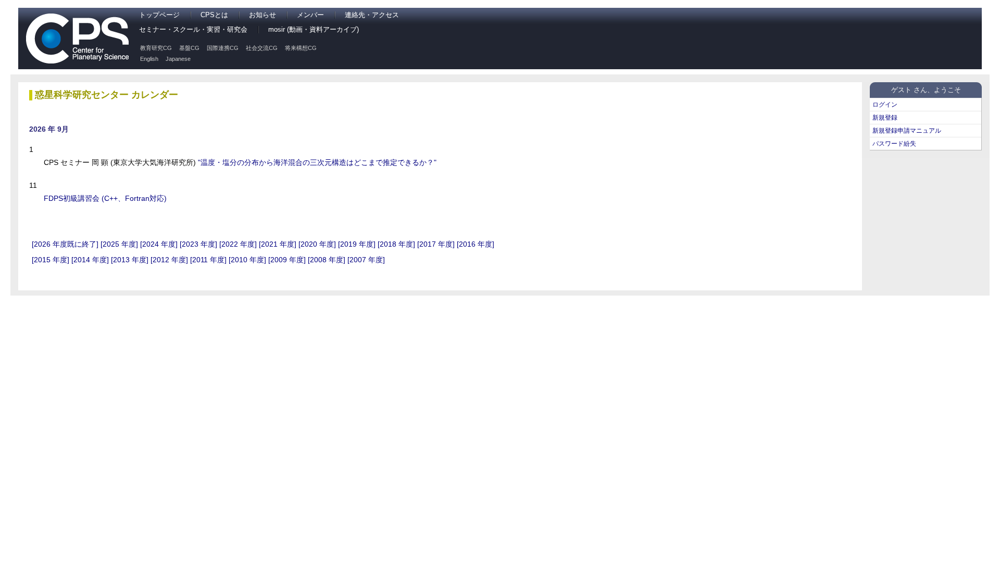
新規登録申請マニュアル (906, 130)
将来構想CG (301, 48)
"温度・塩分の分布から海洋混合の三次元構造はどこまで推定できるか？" (317, 162)
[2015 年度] (50, 260)
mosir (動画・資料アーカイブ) (313, 29)
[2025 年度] (119, 244)
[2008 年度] (326, 260)
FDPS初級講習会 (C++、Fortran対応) (105, 198)
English (149, 59)
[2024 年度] (159, 244)
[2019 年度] (357, 244)
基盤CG (189, 48)
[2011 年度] (208, 260)
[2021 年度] (277, 244)
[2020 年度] (317, 244)
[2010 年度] (247, 260)
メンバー (310, 15)
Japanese (178, 59)
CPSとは (214, 15)
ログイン (884, 104)
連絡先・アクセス (372, 15)
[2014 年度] (90, 260)
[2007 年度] (366, 260)
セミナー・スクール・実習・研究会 (193, 29)
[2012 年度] (169, 260)
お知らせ (262, 15)
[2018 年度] (396, 244)
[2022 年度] (238, 244)
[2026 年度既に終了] (65, 244)
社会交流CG (262, 48)
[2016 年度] (475, 244)
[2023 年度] (198, 244)
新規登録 (884, 117)
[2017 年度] (436, 244)
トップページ (159, 15)
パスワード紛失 (894, 143)
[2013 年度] (129, 260)
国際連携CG (223, 48)
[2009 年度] (287, 260)
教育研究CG (156, 48)
